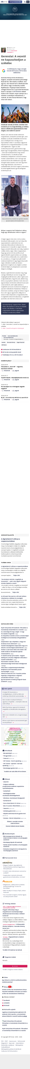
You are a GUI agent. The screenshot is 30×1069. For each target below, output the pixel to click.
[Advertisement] (15, 468)
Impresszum (12, 1041)
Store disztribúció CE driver (14, 803)
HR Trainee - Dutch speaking (15, 761)
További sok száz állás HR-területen (15, 771)
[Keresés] (25, 2)
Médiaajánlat (19, 1045)
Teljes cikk (16, 575)
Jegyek (17, 370)
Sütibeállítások (5, 1047)
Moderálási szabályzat (7, 1045)
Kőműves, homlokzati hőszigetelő (14, 798)
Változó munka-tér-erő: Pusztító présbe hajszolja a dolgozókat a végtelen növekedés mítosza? (13, 675)
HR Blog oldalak (10, 904)
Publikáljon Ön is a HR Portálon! (12, 355)
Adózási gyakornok (12, 811)
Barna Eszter (14, 50)
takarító (6, 782)
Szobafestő (6, 791)
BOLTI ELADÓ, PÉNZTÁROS (14, 806)
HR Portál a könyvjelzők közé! (11, 352)
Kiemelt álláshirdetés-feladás (15, 826)
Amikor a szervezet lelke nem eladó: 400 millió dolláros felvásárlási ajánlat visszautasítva (14, 651)
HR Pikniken (17, 91)
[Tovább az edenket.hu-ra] (15, 861)
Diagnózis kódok (10, 957)
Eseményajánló (6, 361)
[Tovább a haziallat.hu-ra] (15, 881)
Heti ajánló (8, 689)
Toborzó (8, 758)
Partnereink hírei (11, 858)
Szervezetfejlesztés (13, 336)
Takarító (8, 808)
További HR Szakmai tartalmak (12, 950)
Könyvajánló (8, 987)
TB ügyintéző (10, 756)
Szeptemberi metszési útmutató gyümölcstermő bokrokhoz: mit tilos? (14, 876)
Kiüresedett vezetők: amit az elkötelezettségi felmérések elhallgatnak (14, 663)
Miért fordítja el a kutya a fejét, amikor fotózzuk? (14, 891)
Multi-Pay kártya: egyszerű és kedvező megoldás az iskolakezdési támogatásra (14, 709)
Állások (7, 779)
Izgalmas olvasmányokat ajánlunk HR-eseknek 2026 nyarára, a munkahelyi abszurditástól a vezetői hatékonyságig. (14, 1014)
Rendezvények (10, 834)
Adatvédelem (20, 1043)
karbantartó (7, 800)
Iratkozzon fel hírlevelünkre (9, 1051)
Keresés (5, 960)
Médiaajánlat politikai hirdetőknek (11, 1049)
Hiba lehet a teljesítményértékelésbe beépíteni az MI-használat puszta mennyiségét (12, 669)
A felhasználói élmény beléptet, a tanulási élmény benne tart (14, 926)
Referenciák (21, 1041)
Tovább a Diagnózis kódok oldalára (13, 969)
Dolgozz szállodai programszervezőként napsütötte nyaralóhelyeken (13, 786)
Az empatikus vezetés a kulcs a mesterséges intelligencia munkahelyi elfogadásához (15, 637)
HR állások (8, 751)
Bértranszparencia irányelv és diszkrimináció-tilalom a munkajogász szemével (15, 838)
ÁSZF (6, 1041)
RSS (2, 1041)
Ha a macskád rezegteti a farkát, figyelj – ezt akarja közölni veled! (15, 895)
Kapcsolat (11, 1043)
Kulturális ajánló (9, 1009)
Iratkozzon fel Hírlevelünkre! (11, 349)
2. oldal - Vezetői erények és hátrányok (12, 328)
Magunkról (4, 1043)
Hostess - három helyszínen (14, 818)
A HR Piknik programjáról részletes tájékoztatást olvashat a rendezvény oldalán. (13, 310)
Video (6, 977)
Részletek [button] (7, 370)
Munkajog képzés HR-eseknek (12, 842)
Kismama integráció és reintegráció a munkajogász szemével (15, 850)
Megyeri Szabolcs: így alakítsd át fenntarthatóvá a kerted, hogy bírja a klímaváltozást (14, 867)
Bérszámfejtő (10, 753)
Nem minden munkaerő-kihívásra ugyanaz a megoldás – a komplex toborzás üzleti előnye (15, 702)
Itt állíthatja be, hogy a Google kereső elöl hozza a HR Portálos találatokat (17, 70)
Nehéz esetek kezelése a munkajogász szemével (15, 845)
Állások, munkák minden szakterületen (15, 822)
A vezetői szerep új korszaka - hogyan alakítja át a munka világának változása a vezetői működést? (14, 657)
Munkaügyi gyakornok (13, 768)
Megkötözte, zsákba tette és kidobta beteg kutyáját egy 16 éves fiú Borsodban (14, 886)
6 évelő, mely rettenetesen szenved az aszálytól (14, 872)
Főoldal (4, 336)
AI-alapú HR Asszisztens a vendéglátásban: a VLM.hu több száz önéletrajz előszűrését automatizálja (14, 694)
